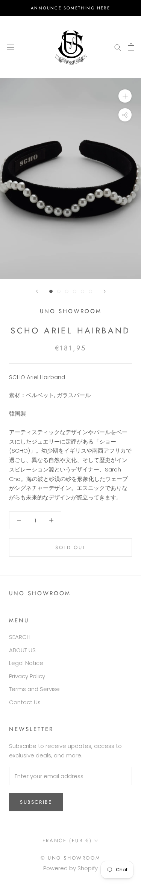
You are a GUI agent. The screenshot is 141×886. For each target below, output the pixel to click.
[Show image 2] (59, 291)
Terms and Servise (34, 689)
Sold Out (70, 547)
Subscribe (36, 802)
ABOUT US (22, 650)
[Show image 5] (82, 291)
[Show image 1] (51, 291)
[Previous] (37, 291)
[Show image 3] (66, 291)
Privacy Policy (27, 676)
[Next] (104, 291)
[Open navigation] (10, 47)
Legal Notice (26, 663)
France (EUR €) (67, 840)
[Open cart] (131, 47)
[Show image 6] (90, 291)
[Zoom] (125, 96)
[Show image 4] (74, 291)
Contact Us (25, 702)
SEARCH (19, 637)
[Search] (117, 47)
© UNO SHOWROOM (70, 857)
